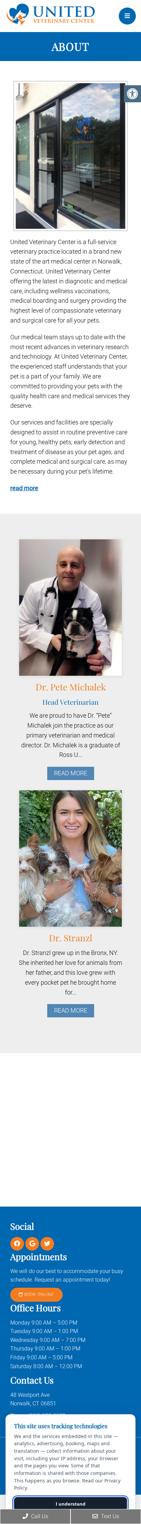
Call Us (39, 1516)
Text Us (109, 1516)
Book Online (38, 1294)
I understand (71, 1504)
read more (24, 488)
